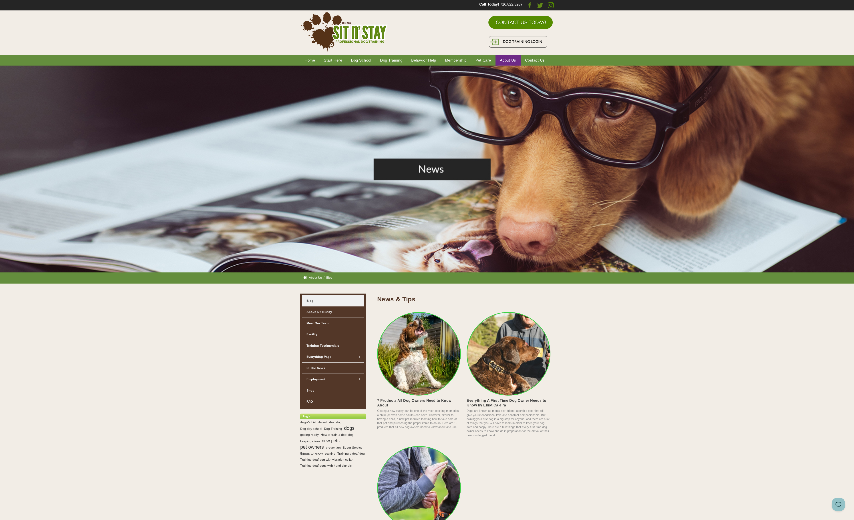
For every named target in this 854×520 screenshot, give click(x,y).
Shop (310, 390)
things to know (311, 453)
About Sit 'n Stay (319, 312)
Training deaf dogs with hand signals (326, 465)
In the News (315, 368)
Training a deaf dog (351, 453)
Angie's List (308, 422)
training (330, 453)
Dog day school (311, 428)
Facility (312, 334)
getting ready (309, 434)
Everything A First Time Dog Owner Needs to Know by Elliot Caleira (506, 403)
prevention (333, 447)
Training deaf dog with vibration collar (326, 459)
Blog (310, 300)
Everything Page (318, 356)
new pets (331, 440)
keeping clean (310, 441)
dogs (349, 428)
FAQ (309, 401)
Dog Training (333, 428)
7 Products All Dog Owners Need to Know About (414, 403)
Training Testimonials (322, 345)
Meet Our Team (317, 323)
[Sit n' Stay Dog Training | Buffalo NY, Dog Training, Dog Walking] (344, 32)
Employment (315, 379)
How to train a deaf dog (337, 434)
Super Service (353, 447)
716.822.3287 (511, 4)
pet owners (312, 447)
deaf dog (335, 422)
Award (322, 422)
